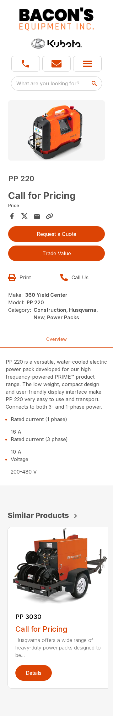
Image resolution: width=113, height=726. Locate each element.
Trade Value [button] (56, 253)
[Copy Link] (49, 216)
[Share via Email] (37, 216)
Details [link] (33, 673)
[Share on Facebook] (12, 216)
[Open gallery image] (56, 130)
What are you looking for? (47, 83)
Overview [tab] (56, 339)
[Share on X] (24, 216)
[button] (25, 64)
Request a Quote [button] (56, 234)
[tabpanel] (56, 131)
